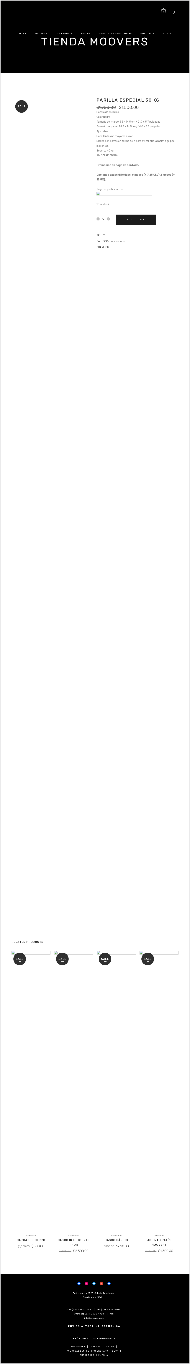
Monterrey (78, 1346)
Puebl (102, 1355)
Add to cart (136, 219)
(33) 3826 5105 (110, 1309)
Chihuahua (87, 1355)
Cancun (109, 1346)
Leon (115, 1351)
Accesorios (118, 241)
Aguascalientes (78, 1351)
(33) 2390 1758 (81, 1309)
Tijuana (95, 1346)
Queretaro (101, 1351)
